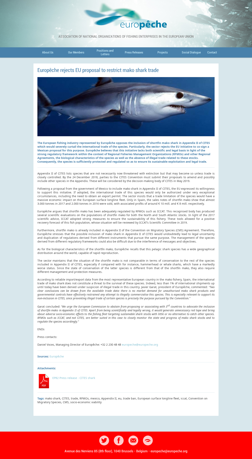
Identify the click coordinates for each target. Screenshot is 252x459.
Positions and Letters (105, 52)
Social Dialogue (191, 52)
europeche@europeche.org (140, 344)
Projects (163, 52)
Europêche (57, 356)
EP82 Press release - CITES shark (73, 378)
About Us (47, 52)
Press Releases (134, 52)
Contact (212, 52)
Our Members (76, 52)
